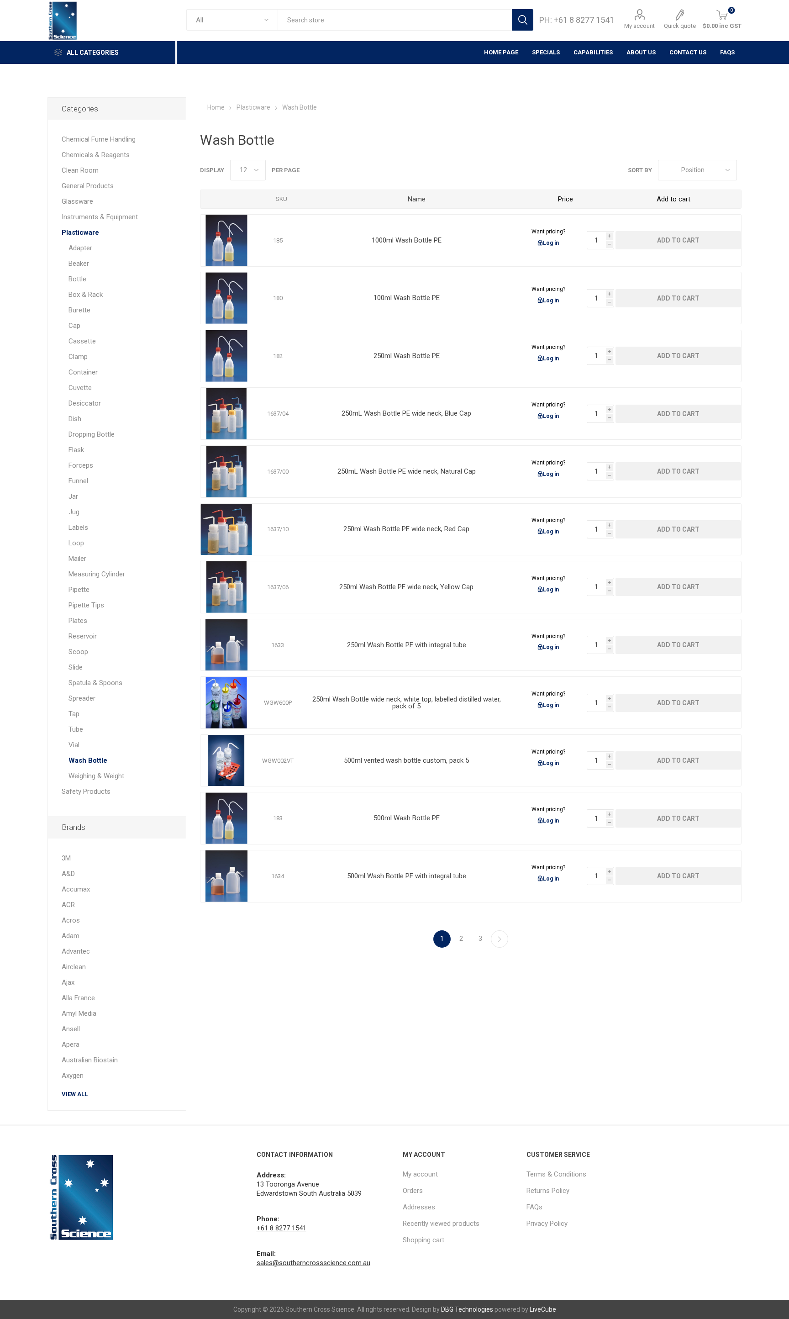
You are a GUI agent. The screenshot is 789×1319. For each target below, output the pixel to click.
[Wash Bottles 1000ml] (226, 240)
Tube (75, 729)
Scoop (78, 652)
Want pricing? (548, 231)
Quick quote (680, 25)
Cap (74, 326)
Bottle (77, 279)
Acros (71, 920)
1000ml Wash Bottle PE (407, 240)
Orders (413, 1191)
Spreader (81, 698)
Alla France (78, 998)
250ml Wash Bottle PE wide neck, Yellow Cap (406, 587)
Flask (76, 450)
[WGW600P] (226, 702)
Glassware (77, 201)
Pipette (78, 590)
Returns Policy (547, 1191)
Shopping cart (423, 1240)
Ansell (71, 1029)
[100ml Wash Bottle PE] (226, 298)
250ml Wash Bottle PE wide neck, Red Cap (406, 529)
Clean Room (80, 170)
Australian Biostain (90, 1060)
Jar (73, 496)
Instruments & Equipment (100, 217)
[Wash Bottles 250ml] (226, 356)
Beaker (78, 263)
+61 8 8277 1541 (281, 1228)
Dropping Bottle (91, 434)
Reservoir (82, 636)
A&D (68, 874)
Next (499, 939)
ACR (68, 905)
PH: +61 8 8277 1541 (576, 20)
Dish (74, 419)
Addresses (419, 1207)
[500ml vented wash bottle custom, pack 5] (226, 760)
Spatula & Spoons (95, 683)
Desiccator (84, 403)
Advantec (76, 951)
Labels (78, 527)
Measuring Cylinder (96, 574)
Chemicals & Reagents (96, 155)
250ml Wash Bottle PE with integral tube (406, 645)
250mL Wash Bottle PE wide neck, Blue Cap (406, 413)
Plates (77, 621)
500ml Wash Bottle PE (406, 818)
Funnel (78, 481)
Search (522, 20)
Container (83, 372)
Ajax (68, 982)
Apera (70, 1044)
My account (639, 25)
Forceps (80, 465)
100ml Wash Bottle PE (406, 298)
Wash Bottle (87, 760)
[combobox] (395, 20)
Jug (73, 512)
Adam (70, 936)
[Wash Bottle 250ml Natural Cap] (226, 471)
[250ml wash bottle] (226, 645)
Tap (73, 714)
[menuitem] (460, 1174)
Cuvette (80, 388)
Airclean (74, 967)
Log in (551, 243)
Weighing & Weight (96, 776)
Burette (79, 310)
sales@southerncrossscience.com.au (313, 1263)
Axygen (73, 1075)
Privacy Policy (547, 1223)
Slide (75, 667)
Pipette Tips (86, 605)
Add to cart (678, 240)
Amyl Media (79, 1013)
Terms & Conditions (556, 1174)
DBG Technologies (467, 1309)
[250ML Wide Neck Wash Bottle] (226, 413)
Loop (76, 543)
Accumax (76, 889)
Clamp (78, 357)
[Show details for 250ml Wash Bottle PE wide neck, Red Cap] (226, 529)
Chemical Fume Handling (99, 139)
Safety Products (86, 791)
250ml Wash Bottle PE (406, 356)
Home (216, 107)
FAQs (727, 52)
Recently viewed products (441, 1223)
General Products (88, 186)
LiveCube (543, 1309)
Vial (73, 745)
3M (66, 858)
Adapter (80, 248)
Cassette (82, 341)
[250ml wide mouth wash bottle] (226, 587)
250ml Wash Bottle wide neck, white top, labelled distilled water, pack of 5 (406, 703)
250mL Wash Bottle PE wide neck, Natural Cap (406, 471)
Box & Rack (85, 294)
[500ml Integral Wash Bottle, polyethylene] (226, 876)
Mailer (77, 558)
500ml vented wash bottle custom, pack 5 (406, 760)
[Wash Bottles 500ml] (226, 818)
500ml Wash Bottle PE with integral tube (406, 876)
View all (75, 1094)
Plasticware (80, 232)
